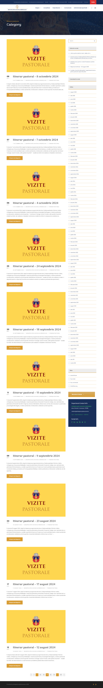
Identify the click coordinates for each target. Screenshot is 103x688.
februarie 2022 (73, 284)
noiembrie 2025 (74, 124)
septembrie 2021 (74, 302)
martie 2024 (73, 195)
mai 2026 (72, 102)
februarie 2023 (73, 242)
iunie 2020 (72, 356)
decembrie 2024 (74, 163)
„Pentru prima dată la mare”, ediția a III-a (80, 53)
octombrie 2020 (74, 341)
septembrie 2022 (74, 259)
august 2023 (73, 220)
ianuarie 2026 (73, 117)
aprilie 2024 (73, 192)
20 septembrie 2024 (18, 333)
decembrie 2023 (74, 206)
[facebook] (71, 422)
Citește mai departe (14, 95)
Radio (93, 2)
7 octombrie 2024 (18, 143)
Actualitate (47, 8)
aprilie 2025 (73, 149)
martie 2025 (73, 152)
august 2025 (73, 135)
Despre (37, 8)
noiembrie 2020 (74, 338)
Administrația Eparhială (80, 8)
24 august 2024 (17, 524)
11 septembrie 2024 (18, 396)
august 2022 (73, 263)
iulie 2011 (72, 359)
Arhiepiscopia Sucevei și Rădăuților (36, 80)
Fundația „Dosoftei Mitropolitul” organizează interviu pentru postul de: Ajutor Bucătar (83, 71)
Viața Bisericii (56, 8)
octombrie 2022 (74, 256)
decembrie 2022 (74, 249)
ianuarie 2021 (73, 331)
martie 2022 (73, 281)
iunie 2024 (72, 184)
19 (54, 674)
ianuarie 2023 (73, 245)
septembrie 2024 (74, 174)
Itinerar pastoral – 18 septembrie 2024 (37, 330)
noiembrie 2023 (74, 209)
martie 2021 (73, 324)
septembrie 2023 (74, 217)
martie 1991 (73, 363)
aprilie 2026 (73, 106)
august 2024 (73, 177)
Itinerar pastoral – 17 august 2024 (34, 584)
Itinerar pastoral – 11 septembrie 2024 (37, 393)
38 (61, 674)
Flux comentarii (74, 382)
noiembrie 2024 (74, 167)
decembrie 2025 (74, 120)
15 (40, 674)
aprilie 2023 (73, 234)
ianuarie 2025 (73, 160)
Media (46, 2)
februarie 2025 (73, 156)
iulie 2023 (72, 224)
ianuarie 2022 (73, 288)
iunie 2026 (72, 99)
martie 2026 (73, 110)
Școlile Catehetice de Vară (75, 2)
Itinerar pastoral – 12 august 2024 (34, 647)
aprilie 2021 (73, 320)
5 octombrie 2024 (18, 206)
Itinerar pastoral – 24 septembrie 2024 (37, 266)
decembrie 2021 (74, 291)
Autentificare (73, 375)
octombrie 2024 (74, 170)
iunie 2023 (72, 227)
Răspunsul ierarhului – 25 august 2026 (79, 66)
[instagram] (85, 422)
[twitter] (82, 422)
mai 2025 (72, 145)
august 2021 (73, 306)
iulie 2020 (72, 352)
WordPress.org (73, 386)
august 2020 (73, 348)
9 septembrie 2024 (18, 459)
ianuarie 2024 (73, 202)
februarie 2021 (73, 327)
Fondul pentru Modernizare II (36, 2)
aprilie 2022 (73, 277)
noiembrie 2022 (74, 252)
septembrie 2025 (74, 131)
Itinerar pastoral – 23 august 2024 (34, 521)
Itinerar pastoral (54, 80)
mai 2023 (72, 231)
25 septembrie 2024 (18, 270)
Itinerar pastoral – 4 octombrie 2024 (35, 203)
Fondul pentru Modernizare (21, 2)
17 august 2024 (17, 588)
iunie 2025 (72, 142)
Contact (86, 2)
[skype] (79, 422)
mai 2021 (72, 316)
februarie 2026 (74, 113)
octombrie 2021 (74, 299)
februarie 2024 (74, 199)
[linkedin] (77, 422)
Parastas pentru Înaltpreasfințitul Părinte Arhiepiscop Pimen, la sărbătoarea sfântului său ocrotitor (83, 57)
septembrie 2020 (74, 345)
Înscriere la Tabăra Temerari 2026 (58, 2)
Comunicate (67, 8)
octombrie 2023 (74, 213)
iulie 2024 (72, 181)
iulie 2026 (72, 95)
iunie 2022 (72, 270)
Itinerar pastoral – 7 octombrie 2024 (35, 140)
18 (50, 674)
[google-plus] (74, 422)
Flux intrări (72, 379)
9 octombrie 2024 (18, 80)
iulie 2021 (72, 309)
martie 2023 (73, 238)
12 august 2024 (17, 651)
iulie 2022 (72, 266)
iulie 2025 (72, 138)
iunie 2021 (72, 313)
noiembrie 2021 (74, 295)
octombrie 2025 (74, 127)
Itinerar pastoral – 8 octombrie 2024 (35, 77)
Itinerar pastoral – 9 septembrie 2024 (36, 456)
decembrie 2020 (74, 334)
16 (43, 674)
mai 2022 (72, 274)
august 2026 (73, 92)
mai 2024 (72, 188)
